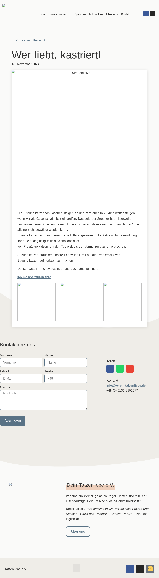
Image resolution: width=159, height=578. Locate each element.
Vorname (6, 355)
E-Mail (4, 371)
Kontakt (125, 14)
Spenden (80, 14)
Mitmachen (96, 14)
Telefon (49, 371)
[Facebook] (146, 13)
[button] (110, 369)
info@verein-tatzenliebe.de (126, 385)
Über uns (112, 14)
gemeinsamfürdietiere (35, 277)
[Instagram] (152, 13)
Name (48, 355)
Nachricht (6, 387)
